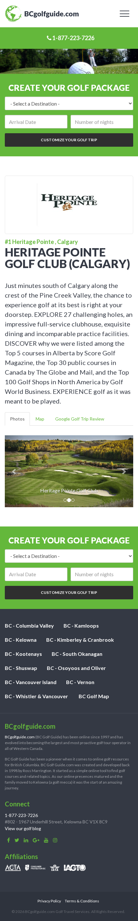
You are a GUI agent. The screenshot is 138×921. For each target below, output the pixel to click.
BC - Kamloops (81, 625)
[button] (14, 471)
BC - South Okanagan (77, 654)
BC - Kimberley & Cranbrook (80, 640)
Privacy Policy (49, 901)
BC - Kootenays (23, 654)
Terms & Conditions (82, 901)
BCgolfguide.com (20, 736)
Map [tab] (40, 418)
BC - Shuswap (21, 668)
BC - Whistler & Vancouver (36, 696)
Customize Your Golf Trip (69, 139)
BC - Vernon (80, 682)
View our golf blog (23, 828)
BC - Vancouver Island (30, 682)
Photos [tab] (17, 418)
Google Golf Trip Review (79, 418)
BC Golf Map (94, 696)
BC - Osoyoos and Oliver (76, 668)
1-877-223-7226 (72, 37)
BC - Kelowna (21, 640)
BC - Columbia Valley (29, 625)
